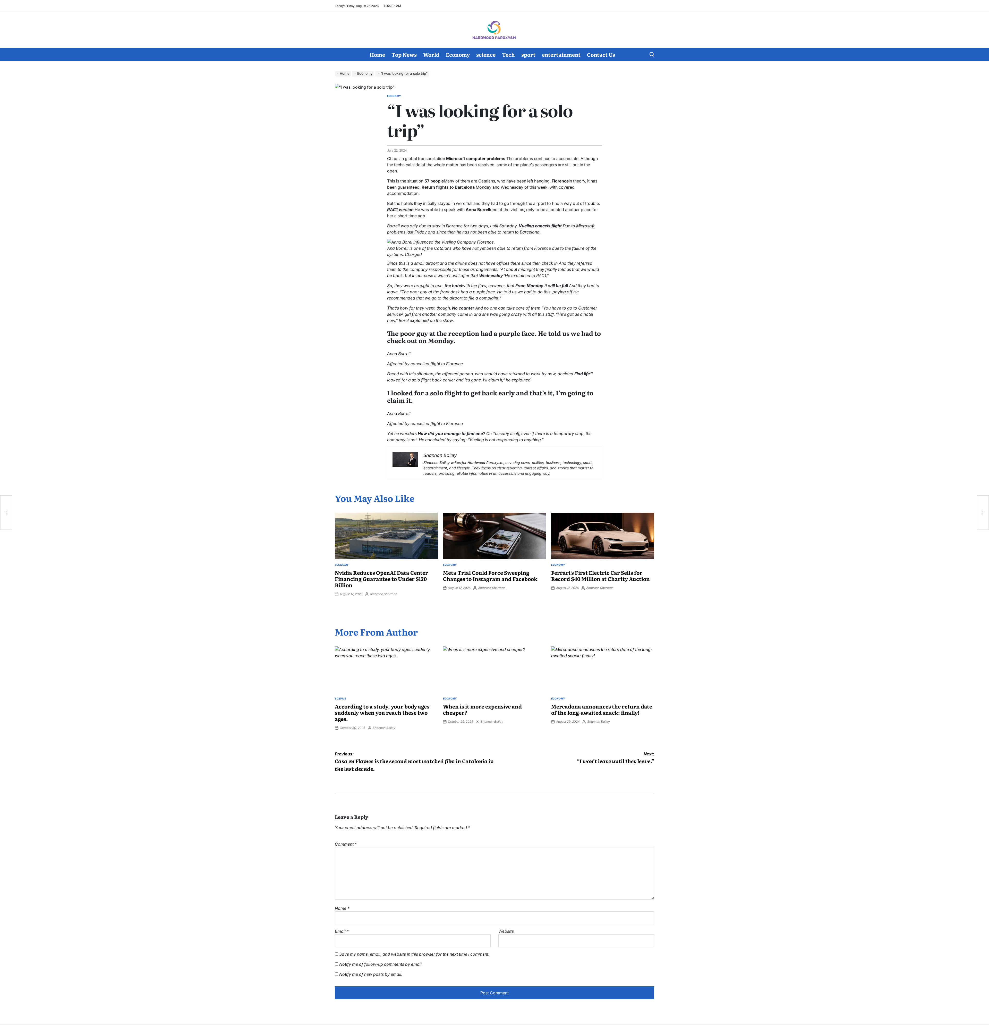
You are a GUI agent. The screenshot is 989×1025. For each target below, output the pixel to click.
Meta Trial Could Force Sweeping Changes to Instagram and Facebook (490, 575)
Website (506, 931)
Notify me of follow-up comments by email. (381, 964)
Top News (404, 54)
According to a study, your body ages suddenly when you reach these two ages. (382, 712)
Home (377, 54)
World (431, 54)
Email (342, 931)
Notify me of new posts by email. (370, 974)
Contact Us (601, 54)
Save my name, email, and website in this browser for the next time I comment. (414, 954)
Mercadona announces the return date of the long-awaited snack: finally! (601, 709)
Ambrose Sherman (383, 594)
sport (528, 54)
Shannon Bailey (384, 728)
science (486, 54)
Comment (346, 844)
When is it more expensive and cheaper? (482, 709)
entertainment (561, 54)
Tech (508, 54)
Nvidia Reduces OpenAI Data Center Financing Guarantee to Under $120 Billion (381, 579)
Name (342, 908)
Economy (458, 54)
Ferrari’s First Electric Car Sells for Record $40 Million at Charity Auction (600, 575)
